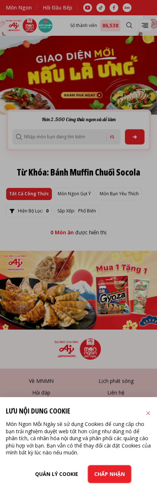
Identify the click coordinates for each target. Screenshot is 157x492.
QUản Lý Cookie (56, 473)
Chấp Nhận (109, 473)
